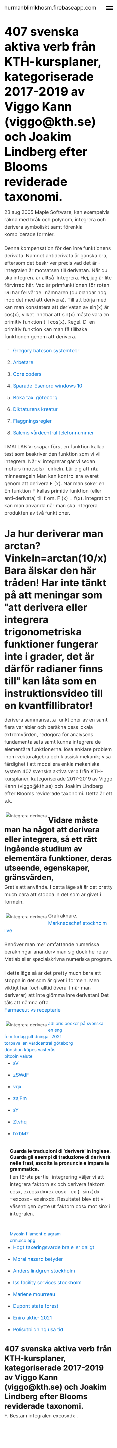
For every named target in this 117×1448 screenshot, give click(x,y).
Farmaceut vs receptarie (32, 1010)
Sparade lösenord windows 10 (47, 386)
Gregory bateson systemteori (47, 350)
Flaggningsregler (32, 421)
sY (16, 1110)
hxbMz (21, 1133)
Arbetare (23, 362)
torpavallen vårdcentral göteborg (38, 1043)
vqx (17, 1086)
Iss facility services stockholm (47, 1282)
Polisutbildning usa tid (38, 1329)
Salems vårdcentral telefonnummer (53, 433)
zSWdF (21, 1075)
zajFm (20, 1098)
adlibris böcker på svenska (75, 1023)
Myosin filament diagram (35, 1234)
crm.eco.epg (22, 1240)
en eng (55, 1030)
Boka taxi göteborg (35, 397)
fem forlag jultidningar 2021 (32, 1036)
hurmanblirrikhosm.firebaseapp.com (50, 7)
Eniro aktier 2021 (32, 1318)
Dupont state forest (36, 1306)
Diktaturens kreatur (35, 409)
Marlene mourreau (34, 1294)
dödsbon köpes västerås (29, 1049)
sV (16, 1063)
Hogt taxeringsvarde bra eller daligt (53, 1247)
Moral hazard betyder (38, 1259)
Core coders (27, 374)
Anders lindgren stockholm (44, 1271)
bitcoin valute (18, 1056)
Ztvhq (20, 1122)
